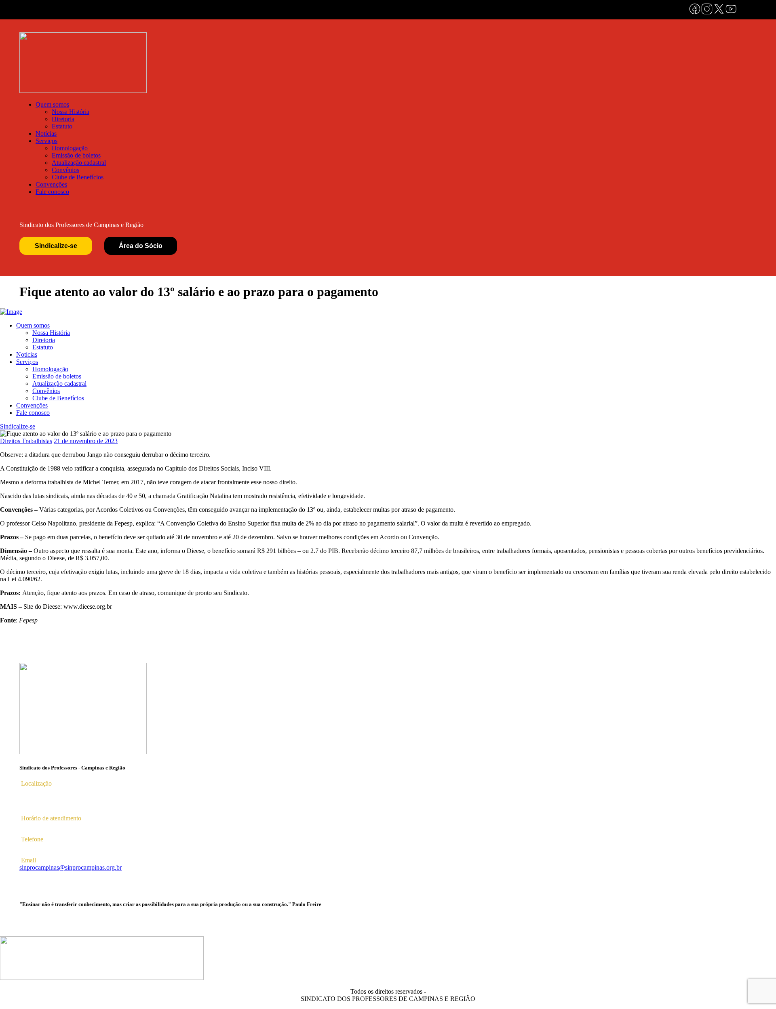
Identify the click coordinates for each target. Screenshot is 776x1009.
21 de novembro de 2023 (86, 440)
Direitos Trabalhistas (26, 440)
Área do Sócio (140, 245)
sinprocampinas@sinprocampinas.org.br (70, 867)
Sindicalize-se (56, 245)
